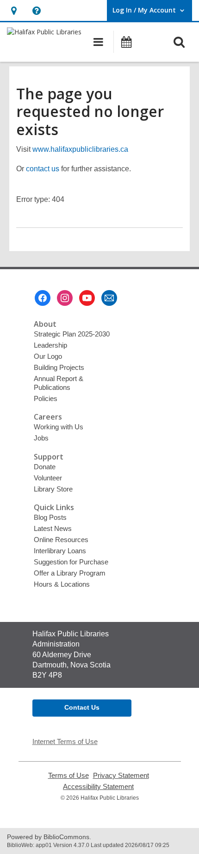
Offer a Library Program (70, 573)
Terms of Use (68, 775)
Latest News (53, 528)
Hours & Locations (62, 584)
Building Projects (59, 367)
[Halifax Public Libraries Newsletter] (109, 298)
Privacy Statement (121, 775)
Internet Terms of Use (65, 741)
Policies (45, 398)
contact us (42, 169)
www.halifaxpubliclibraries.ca (80, 149)
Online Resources (61, 539)
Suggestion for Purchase (71, 562)
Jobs (41, 438)
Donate (45, 467)
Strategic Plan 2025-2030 (72, 334)
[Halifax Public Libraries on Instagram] (65, 298)
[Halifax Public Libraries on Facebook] (42, 298)
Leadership (50, 345)
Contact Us (82, 707)
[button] (13, 10)
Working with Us (58, 427)
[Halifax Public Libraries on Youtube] (87, 298)
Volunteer (48, 478)
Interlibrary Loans (60, 551)
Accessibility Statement (98, 787)
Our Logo (48, 356)
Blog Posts (50, 517)
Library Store (53, 489)
